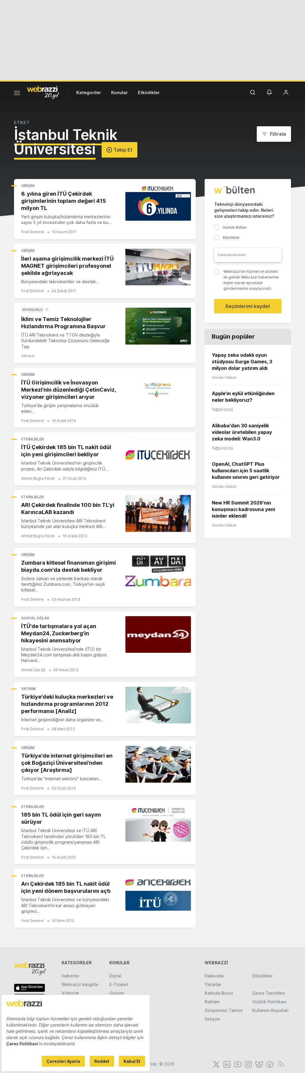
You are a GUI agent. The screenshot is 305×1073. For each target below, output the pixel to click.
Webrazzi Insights (80, 984)
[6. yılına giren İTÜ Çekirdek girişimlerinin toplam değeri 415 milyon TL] (158, 202)
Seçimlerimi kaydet (247, 306)
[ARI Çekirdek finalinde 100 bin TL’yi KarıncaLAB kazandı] (158, 513)
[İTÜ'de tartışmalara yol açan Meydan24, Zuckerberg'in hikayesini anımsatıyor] (158, 634)
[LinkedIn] (226, 1063)
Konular (119, 92)
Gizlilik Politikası (269, 1001)
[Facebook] (269, 1063)
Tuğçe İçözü (222, 409)
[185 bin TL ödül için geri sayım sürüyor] (158, 823)
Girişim (28, 185)
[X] (215, 1063)
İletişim (212, 1018)
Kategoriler (88, 92)
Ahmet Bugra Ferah (38, 478)
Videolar (70, 993)
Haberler (70, 975)
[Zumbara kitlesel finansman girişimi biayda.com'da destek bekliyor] (158, 571)
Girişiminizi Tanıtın (224, 1010)
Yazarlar (213, 984)
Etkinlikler (149, 92)
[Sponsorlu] (158, 326)
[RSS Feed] (279, 1063)
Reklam (212, 1001)
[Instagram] (247, 1063)
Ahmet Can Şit (33, 670)
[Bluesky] (258, 1063)
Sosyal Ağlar (35, 618)
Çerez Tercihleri (268, 993)
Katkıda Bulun (219, 993)
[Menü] (17, 94)
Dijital (115, 975)
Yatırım (28, 688)
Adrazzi (28, 355)
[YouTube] (237, 1063)
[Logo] (43, 92)
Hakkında (214, 975)
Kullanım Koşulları (270, 1010)
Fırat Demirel (32, 232)
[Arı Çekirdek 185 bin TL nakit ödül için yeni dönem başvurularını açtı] (158, 892)
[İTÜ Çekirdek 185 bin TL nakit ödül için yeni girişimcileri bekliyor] (158, 455)
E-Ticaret (118, 984)
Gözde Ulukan (224, 377)
